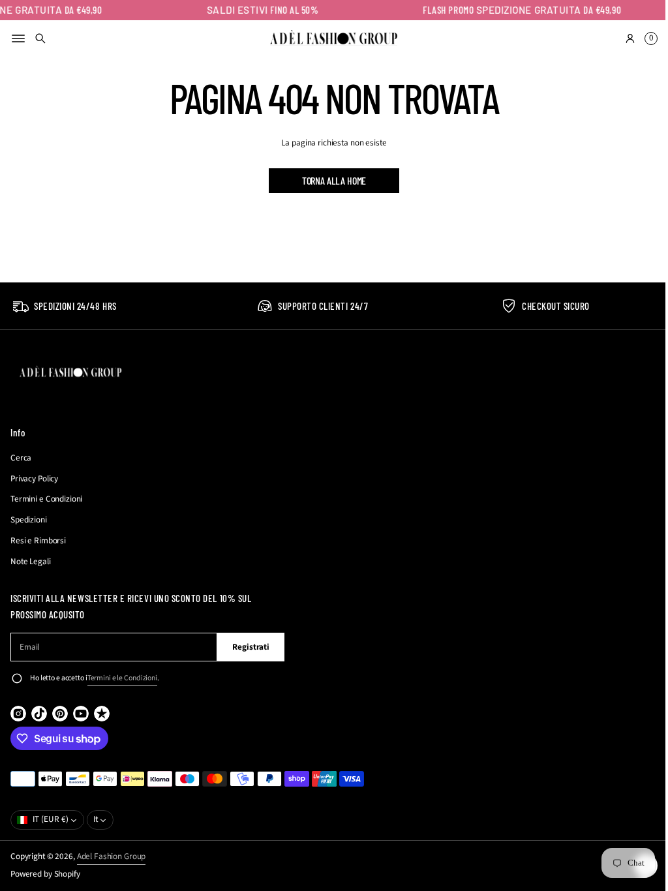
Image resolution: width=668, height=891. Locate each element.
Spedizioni (28, 520)
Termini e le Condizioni (122, 678)
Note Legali (30, 561)
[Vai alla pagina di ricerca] (40, 38)
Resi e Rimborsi (38, 541)
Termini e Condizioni (46, 499)
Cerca (20, 458)
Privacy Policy (34, 479)
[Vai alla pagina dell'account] (620, 38)
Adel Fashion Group (111, 856)
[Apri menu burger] (18, 38)
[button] (40, 38)
